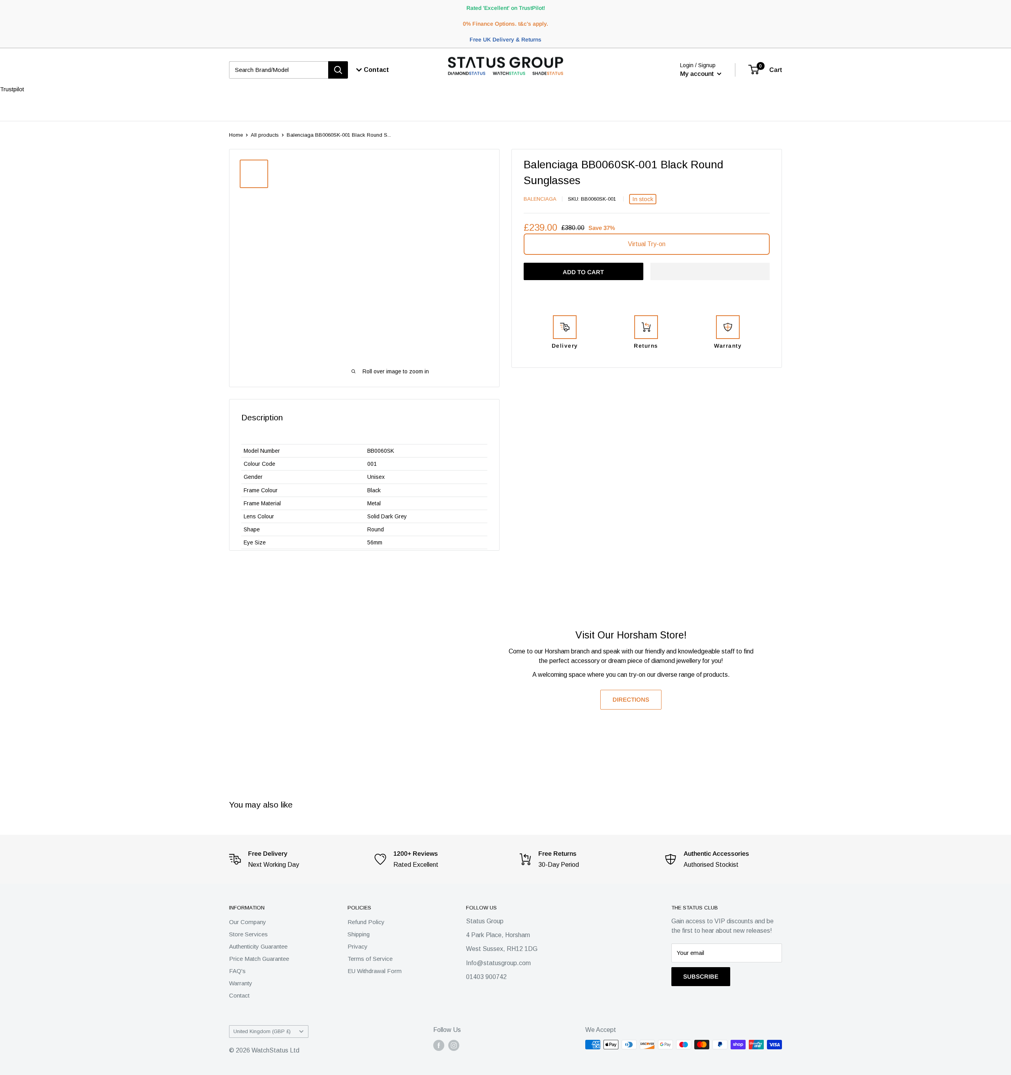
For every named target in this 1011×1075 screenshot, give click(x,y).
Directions (631, 699)
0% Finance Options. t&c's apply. (505, 24)
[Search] (338, 70)
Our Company (247, 922)
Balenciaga (540, 199)
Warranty (240, 983)
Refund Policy (366, 922)
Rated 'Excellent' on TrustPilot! (505, 8)
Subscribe (700, 976)
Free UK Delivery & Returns (505, 39)
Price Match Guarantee (259, 958)
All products (265, 135)
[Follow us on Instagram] (453, 1045)
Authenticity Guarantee (258, 946)
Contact (239, 995)
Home (236, 135)
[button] (710, 271)
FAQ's (237, 971)
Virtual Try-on (646, 244)
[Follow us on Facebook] (438, 1045)
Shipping (359, 934)
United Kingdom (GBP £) (262, 1031)
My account (697, 73)
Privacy (358, 946)
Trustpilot (12, 89)
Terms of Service (370, 958)
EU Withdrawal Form (375, 971)
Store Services (248, 934)
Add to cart (583, 272)
